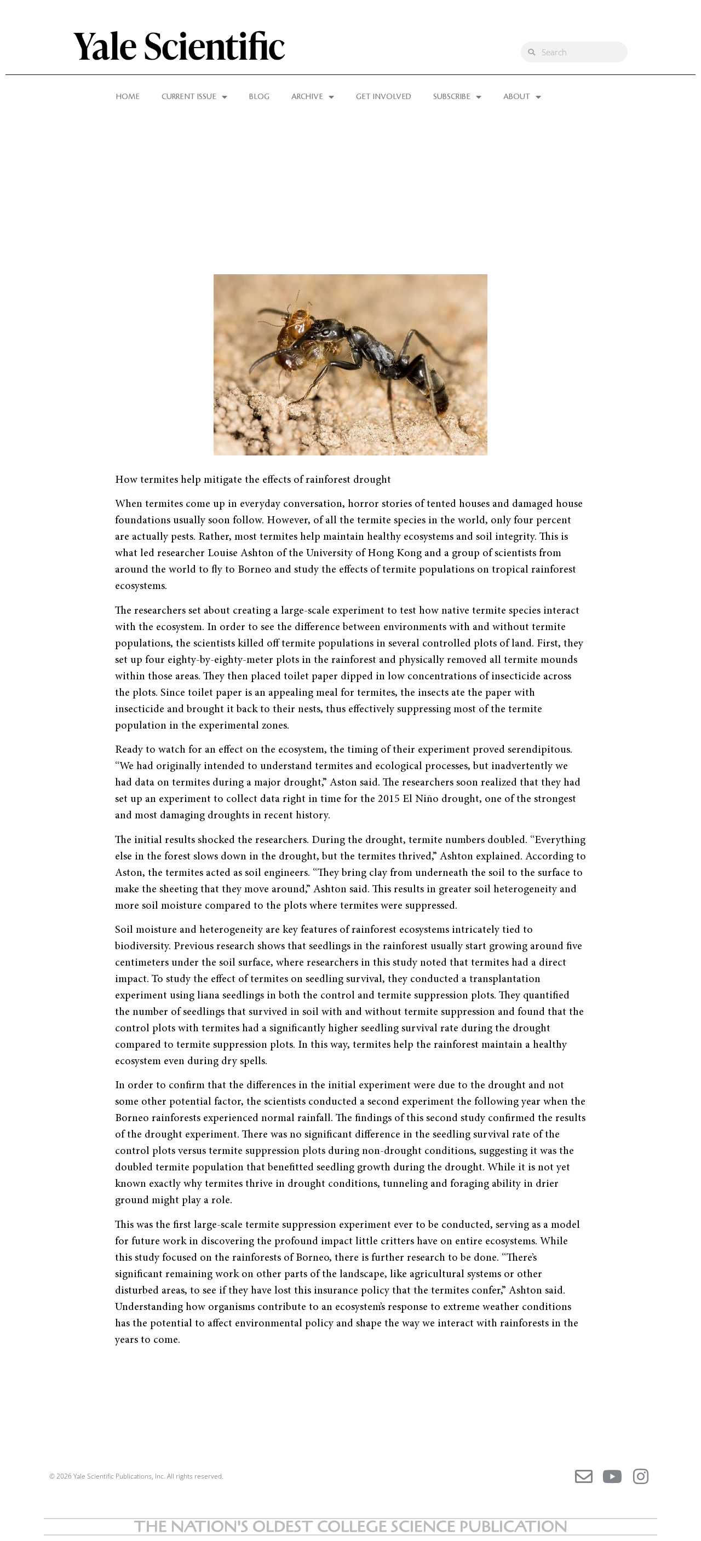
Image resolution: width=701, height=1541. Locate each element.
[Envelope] (584, 1476)
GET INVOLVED (383, 97)
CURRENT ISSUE (189, 97)
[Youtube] (612, 1476)
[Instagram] (641, 1476)
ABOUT (516, 97)
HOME (128, 97)
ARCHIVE (307, 97)
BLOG (259, 97)
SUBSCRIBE (451, 97)
